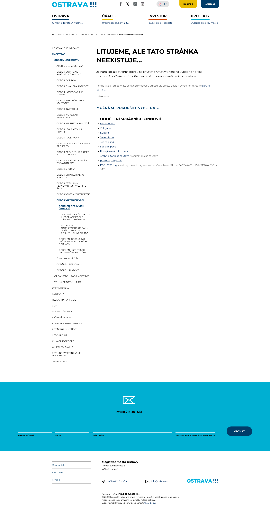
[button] (67, 19)
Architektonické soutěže (114, 155)
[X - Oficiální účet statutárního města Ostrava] (127, 4)
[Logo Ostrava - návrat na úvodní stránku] (74, 7)
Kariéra (188, 4)
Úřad (60, 34)
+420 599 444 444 (116, 481)
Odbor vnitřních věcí (107, 34)
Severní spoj (107, 137)
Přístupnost (58, 472)
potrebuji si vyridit (111, 160)
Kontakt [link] (210, 4)
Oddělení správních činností (131, 35)
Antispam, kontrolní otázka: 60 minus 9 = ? (195, 435)
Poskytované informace (114, 151)
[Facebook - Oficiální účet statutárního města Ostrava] (120, 4)
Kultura (104, 132)
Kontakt (56, 480)
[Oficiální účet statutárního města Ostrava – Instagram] (142, 4)
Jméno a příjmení (26, 435)
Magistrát (70, 34)
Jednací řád (107, 142)
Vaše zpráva (98, 435)
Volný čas (105, 128)
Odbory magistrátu (86, 34)
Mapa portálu (58, 465)
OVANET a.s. (150, 503)
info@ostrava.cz (159, 481)
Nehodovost (107, 123)
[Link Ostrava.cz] (202, 481)
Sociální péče (108, 146)
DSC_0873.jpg (108, 165)
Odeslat (239, 431)
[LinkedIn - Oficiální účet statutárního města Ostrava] (135, 4)
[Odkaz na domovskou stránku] (53, 34)
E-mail (58, 435)
